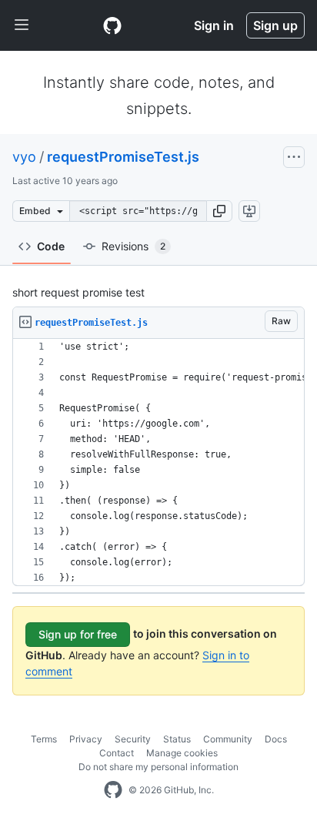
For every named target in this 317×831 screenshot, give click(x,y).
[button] (219, 211)
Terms (44, 739)
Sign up (275, 25)
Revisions (133, 246)
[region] (158, 462)
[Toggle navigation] (21, 25)
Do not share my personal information (158, 766)
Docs (276, 739)
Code (51, 246)
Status (177, 739)
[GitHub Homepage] (113, 790)
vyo (24, 157)
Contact (116, 753)
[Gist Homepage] (112, 25)
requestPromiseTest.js (123, 157)
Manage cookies (182, 753)
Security (133, 739)
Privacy (85, 739)
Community (227, 739)
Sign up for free (77, 634)
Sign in (214, 25)
